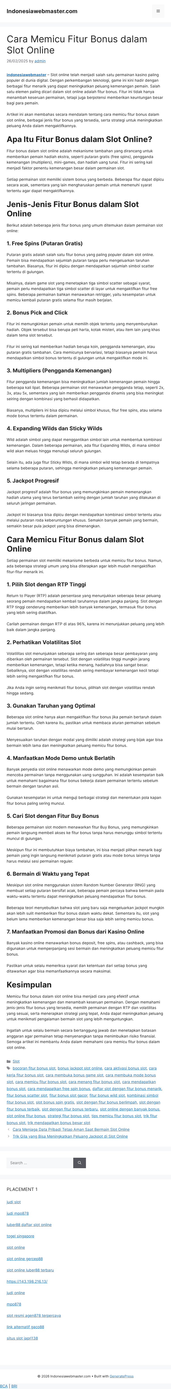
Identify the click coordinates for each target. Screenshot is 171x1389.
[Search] (79, 1163)
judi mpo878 (18, 1213)
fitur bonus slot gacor (68, 1095)
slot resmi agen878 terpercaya (34, 1315)
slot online (16, 1247)
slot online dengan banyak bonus (129, 1109)
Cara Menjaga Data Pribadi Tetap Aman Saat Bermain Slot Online (71, 1129)
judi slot (14, 1202)
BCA (4, 1386)
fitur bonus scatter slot (27, 1095)
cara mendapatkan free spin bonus (59, 1088)
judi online (16, 1293)
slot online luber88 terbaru (30, 1270)
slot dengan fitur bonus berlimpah (106, 1102)
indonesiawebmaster (26, 75)
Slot (16, 1061)
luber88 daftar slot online (29, 1224)
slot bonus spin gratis (55, 1102)
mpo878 (14, 1304)
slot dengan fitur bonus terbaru (70, 1109)
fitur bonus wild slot (107, 1095)
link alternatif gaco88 (25, 1327)
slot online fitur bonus (26, 1116)
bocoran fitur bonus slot (34, 1068)
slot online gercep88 (25, 1259)
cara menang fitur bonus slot (94, 1082)
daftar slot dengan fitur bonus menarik (126, 1088)
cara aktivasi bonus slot (125, 1068)
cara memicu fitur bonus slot (40, 1082)
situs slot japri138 (22, 1338)
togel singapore (20, 1236)
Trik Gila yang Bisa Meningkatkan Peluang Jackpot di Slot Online (70, 1136)
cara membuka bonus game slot (74, 1075)
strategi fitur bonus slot (68, 1116)
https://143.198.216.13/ (27, 1281)
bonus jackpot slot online (80, 1068)
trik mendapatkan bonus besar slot (59, 1123)
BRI (14, 1386)
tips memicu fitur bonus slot (116, 1116)
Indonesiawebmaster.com (42, 11)
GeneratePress (122, 1376)
